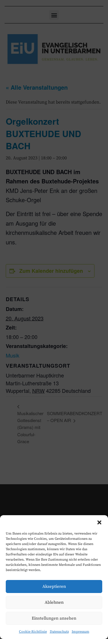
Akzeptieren (54, 586)
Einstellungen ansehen (54, 618)
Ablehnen (54, 602)
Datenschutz (59, 631)
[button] (99, 522)
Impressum (80, 631)
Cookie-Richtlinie (33, 631)
